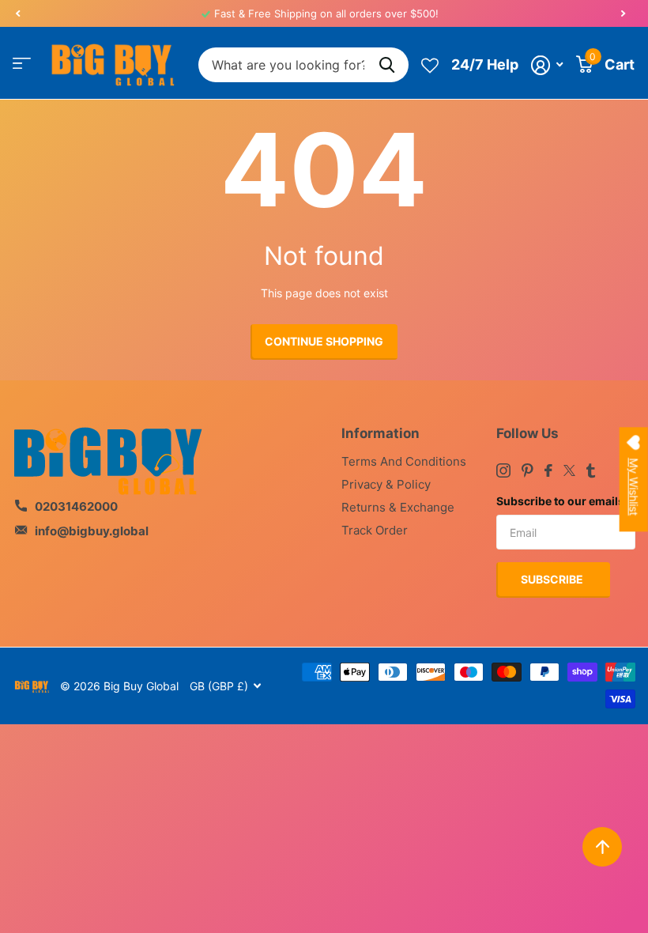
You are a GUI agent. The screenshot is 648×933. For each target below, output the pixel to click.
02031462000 (76, 506)
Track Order (374, 530)
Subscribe (553, 579)
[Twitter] (569, 470)
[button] (17, 13)
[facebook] (548, 470)
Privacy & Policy (386, 484)
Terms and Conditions (403, 461)
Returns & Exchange (397, 507)
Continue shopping (324, 341)
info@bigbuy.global (92, 530)
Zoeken (387, 65)
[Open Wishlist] (430, 65)
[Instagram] (503, 470)
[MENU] (22, 63)
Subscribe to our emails (560, 501)
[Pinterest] (527, 470)
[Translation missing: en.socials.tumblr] (590, 470)
